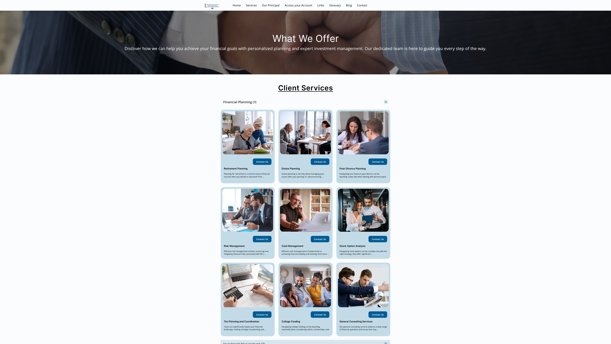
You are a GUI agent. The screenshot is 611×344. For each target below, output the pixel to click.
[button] (305, 102)
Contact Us (262, 161)
